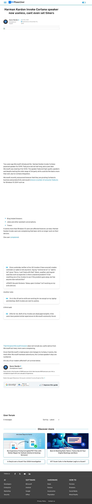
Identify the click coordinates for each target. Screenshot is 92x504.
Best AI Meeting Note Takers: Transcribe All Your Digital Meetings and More (68, 452)
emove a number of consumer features (44, 180)
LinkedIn (29, 474)
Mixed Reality (73, 495)
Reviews (72, 484)
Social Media (73, 491)
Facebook (15, 474)
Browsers (72, 488)
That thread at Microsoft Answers (15, 346)
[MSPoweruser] (17, 2)
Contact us (51, 501)
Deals (49, 484)
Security (6, 495)
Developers (7, 484)
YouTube (25, 474)
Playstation (51, 495)
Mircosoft (29, 484)
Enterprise (7, 488)
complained (14, 237)
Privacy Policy (41, 501)
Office (28, 495)
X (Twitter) (20, 474)
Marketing (7, 491)
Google (28, 491)
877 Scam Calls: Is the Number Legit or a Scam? (67, 462)
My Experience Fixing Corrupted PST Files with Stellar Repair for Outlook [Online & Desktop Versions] (24, 453)
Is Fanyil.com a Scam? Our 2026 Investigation (24, 462)
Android (28, 488)
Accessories (51, 491)
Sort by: (46, 420)
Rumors (50, 488)
